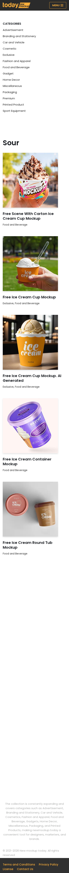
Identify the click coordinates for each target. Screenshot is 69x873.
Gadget (8, 73)
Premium (9, 98)
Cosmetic (9, 48)
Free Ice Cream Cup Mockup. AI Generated (32, 378)
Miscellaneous (12, 86)
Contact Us (25, 869)
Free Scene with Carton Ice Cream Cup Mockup (28, 216)
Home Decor (11, 80)
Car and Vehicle (13, 42)
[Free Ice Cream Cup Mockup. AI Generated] (34, 342)
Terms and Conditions (19, 864)
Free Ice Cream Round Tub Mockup (27, 545)
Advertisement (13, 30)
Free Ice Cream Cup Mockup (29, 297)
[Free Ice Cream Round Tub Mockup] (34, 509)
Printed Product (13, 104)
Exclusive (9, 55)
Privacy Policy (48, 864)
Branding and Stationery (19, 36)
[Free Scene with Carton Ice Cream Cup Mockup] (34, 180)
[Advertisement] (34, 618)
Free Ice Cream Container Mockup (27, 462)
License (8, 869)
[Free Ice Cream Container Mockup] (34, 425)
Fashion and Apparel (17, 61)
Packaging (10, 92)
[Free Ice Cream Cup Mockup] (34, 263)
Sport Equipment (14, 111)
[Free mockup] (16, 5)
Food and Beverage (16, 67)
